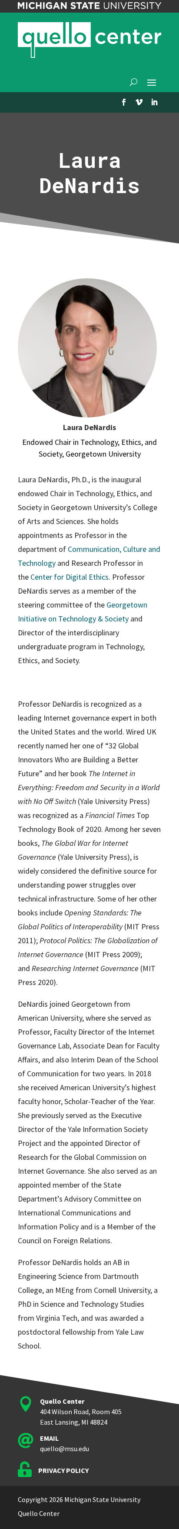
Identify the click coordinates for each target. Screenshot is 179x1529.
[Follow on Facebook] (124, 102)
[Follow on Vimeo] (139, 102)
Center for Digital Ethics (69, 577)
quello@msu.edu (64, 1448)
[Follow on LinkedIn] (154, 102)
